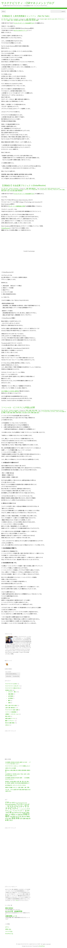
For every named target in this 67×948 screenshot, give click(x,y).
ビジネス (53, 411)
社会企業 (12, 190)
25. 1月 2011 (4, 188)
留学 (5, 190)
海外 (10, 818)
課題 (32, 412)
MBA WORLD (9, 908)
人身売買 (15, 20)
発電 (17, 818)
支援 (63, 189)
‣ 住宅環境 (9, 698)
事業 (8, 20)
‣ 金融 (7, 702)
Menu (3, 11)
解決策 (33, 20)
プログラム (49, 189)
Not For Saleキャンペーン (20, 30)
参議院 (27, 812)
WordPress (42, 946)
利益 (22, 812)
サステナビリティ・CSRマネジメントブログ (27, 3)
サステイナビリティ (22, 411)
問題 (4, 412)
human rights (43, 19)
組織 (24, 818)
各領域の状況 (8, 690)
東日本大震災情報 (9, 722)
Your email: (8, 671)
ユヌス (57, 411)
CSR (7, 802)
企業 (10, 812)
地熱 (6, 814)
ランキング (16, 810)
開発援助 (20, 190)
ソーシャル (38, 411)
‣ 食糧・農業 (9, 694)
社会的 (29, 412)
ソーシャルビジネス (42, 189)
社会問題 (26, 20)
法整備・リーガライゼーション (12, 714)
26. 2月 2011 (4, 19)
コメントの (8, 931)
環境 (13, 818)
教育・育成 (7, 716)
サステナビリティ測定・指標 (11, 709)
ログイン (7, 927)
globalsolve (54, 188)
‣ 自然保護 (9, 696)
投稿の (8, 929)
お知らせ (7, 725)
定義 (11, 412)
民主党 (6, 818)
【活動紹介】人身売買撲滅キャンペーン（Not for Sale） (26, 16)
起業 (37, 20)
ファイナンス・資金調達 (10, 712)
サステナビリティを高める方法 (12, 688)
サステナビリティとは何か (11, 683)
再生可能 (19, 812)
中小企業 (61, 411)
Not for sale (51, 19)
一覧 (25, 810)
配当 (38, 412)
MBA (9, 189)
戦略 (14, 412)
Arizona (42, 188)
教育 (2, 190)
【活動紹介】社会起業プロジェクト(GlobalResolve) (23, 185)
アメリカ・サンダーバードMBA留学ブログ (23, 23)
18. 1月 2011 (4, 410)
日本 (19, 816)
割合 (25, 812)
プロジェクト (56, 189)
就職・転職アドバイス (10, 718)
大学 (60, 189)
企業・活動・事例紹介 (31, 19)
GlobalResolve (5, 228)
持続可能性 (18, 412)
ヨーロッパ (10, 810)
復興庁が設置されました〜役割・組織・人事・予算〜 (17, 787)
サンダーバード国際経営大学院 (17, 206)
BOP (49, 188)
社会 (8, 190)
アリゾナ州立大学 (33, 189)
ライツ (5, 20)
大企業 (7, 412)
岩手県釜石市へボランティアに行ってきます (15, 785)
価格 (13, 812)
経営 (30, 20)
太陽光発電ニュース (11, 916)
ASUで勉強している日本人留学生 (10, 391)
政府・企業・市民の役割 (31, 410)
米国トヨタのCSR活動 (10, 768)
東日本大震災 (26, 816)
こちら (16, 900)
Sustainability (10, 804)
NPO (56, 19)
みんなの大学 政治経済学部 (13, 911)
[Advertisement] (18, 744)
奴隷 (19, 20)
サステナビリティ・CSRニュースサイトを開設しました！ (17, 766)
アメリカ (59, 19)
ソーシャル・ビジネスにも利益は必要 (18, 407)
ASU (46, 188)
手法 (16, 814)
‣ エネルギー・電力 (10, 691)
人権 (11, 20)
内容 (15, 812)
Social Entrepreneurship (17, 189)
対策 (22, 20)
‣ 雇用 (7, 700)
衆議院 (27, 818)
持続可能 (20, 814)
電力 (8, 820)
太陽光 (12, 814)
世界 (28, 810)
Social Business (45, 410)
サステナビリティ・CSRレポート (12, 686)
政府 (13, 816)
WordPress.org (9, 933)
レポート (21, 810)
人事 (6, 812)
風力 (11, 820)
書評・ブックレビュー (10, 720)
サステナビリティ (31, 411)
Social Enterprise (54, 410)
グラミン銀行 (14, 411)
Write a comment (13, 19)
